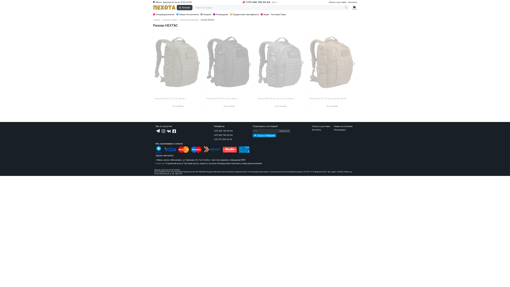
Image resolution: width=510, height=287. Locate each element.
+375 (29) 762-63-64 (223, 135)
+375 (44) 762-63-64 (223, 131)
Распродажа (222, 14)
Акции (266, 14)
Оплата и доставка (337, 2)
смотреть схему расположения (246, 163)
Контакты (352, 2)
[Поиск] (346, 7)
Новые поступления (189, 14)
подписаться (284, 131)
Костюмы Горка (278, 14)
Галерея (207, 14)
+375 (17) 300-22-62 (223, 139)
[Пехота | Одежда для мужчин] (164, 7)
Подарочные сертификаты (246, 14)
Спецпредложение (165, 14)
